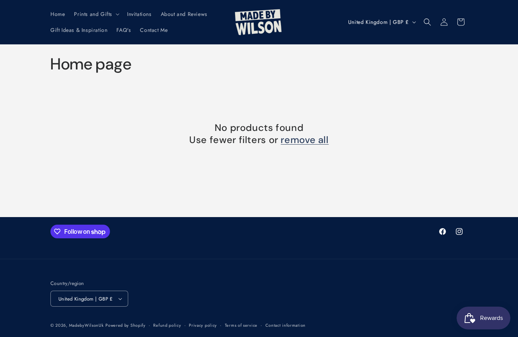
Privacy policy (203, 325)
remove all (304, 140)
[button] (95, 14)
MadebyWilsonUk (86, 325)
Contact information (285, 325)
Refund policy (167, 325)
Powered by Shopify (125, 325)
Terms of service (241, 325)
